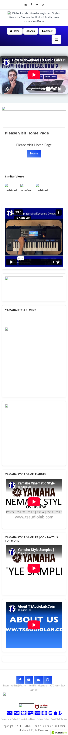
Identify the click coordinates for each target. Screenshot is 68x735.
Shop (32, 31)
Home (15, 31)
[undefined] (11, 185)
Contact (48, 31)
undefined (11, 190)
